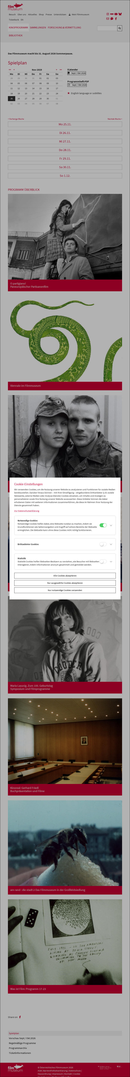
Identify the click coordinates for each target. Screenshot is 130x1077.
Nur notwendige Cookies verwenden (65, 590)
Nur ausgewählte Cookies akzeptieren (65, 582)
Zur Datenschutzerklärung (26, 510)
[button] (110, 525)
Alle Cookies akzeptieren (65, 575)
